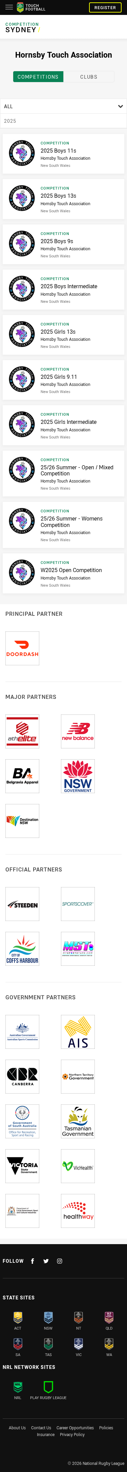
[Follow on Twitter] (46, 1261)
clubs (89, 77)
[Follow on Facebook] (32, 1261)
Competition (22, 24)
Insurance (46, 1434)
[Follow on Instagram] (60, 1261)
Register (105, 7)
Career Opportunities (75, 1427)
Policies (106, 1427)
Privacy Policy (72, 1434)
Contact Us (41, 1427)
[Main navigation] (9, 7)
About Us (17, 1427)
